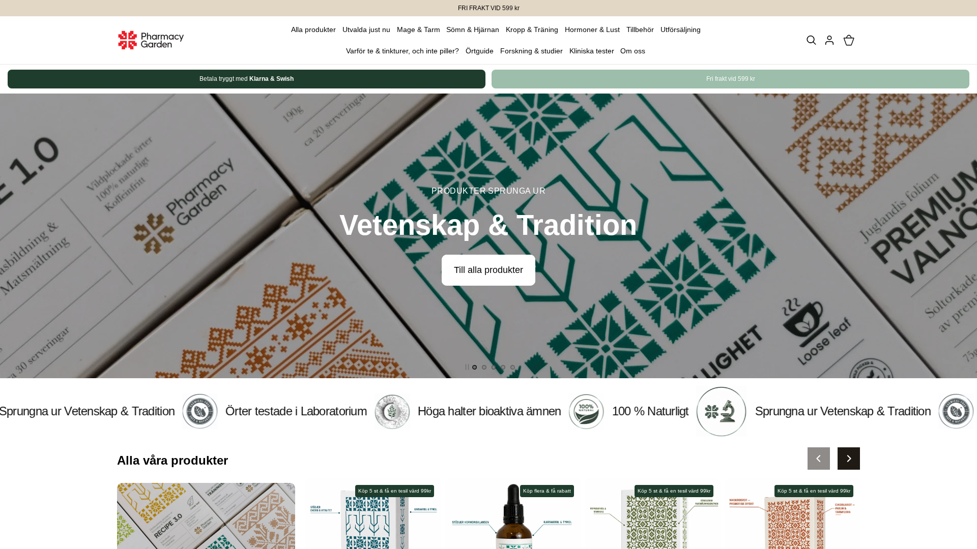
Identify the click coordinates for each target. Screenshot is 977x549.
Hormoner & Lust (592, 29)
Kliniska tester (591, 51)
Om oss (632, 51)
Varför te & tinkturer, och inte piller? (402, 51)
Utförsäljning (680, 29)
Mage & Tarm (418, 29)
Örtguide (480, 51)
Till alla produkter (488, 270)
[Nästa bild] (849, 79)
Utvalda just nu (366, 29)
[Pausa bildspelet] (467, 367)
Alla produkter (313, 29)
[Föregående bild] (819, 458)
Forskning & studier (531, 51)
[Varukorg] (849, 40)
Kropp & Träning (532, 29)
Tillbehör (640, 29)
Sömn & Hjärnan (472, 29)
